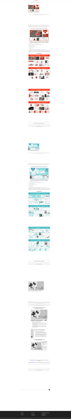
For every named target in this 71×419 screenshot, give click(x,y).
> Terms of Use (22, 414)
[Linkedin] (49, 418)
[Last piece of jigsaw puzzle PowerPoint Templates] (39, 285)
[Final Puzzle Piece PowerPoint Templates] (39, 8)
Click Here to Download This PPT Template (39, 123)
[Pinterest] (48, 418)
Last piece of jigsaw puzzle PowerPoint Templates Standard (42, 362)
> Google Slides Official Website (44, 414)
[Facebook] (47, 418)
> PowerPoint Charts (33, 415)
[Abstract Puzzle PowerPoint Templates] (39, 146)
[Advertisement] (39, 20)
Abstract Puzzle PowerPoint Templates (33, 150)
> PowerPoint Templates (33, 414)
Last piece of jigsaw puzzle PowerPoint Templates (34, 290)
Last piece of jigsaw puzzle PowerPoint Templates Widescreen (43, 360)
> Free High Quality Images (44, 415)
